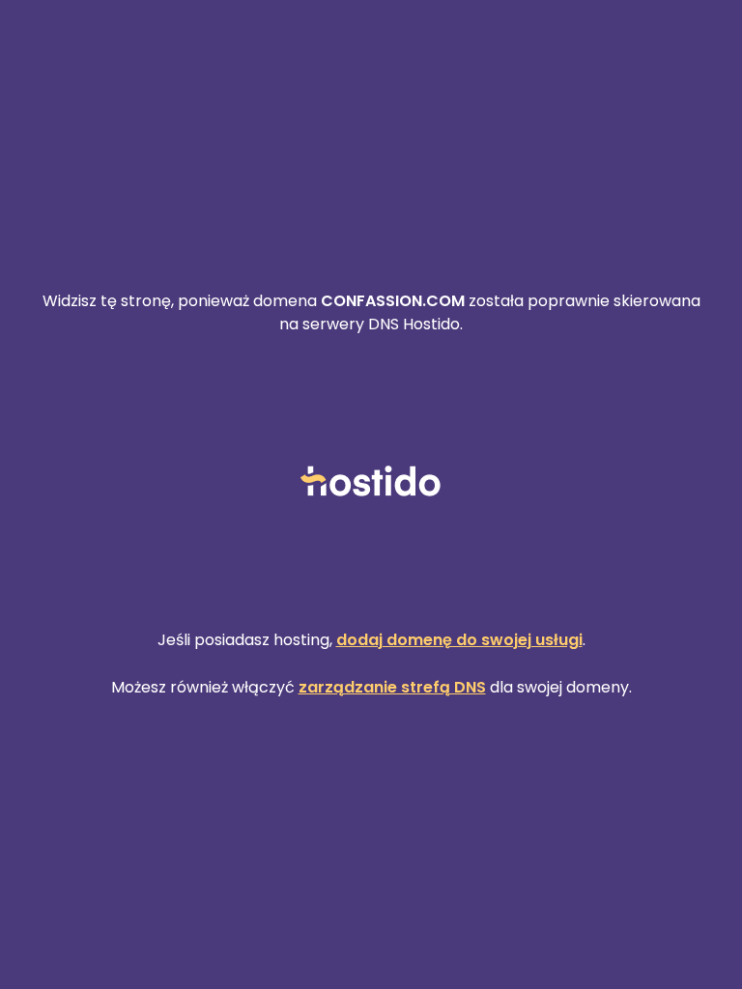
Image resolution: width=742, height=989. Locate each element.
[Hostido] (371, 482)
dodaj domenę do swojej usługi (459, 640)
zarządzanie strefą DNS (392, 687)
